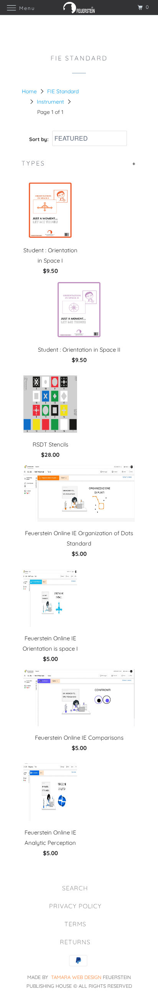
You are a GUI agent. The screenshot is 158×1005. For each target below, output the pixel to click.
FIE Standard (63, 91)
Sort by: (39, 139)
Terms (75, 924)
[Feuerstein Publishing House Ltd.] (79, 7)
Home (29, 91)
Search (75, 888)
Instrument (50, 101)
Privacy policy (75, 906)
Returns (75, 942)
